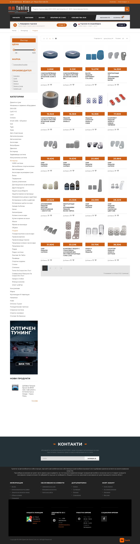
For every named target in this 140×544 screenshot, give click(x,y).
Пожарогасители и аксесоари (23, 234)
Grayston (16, 76)
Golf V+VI (13, 112)
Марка (16, 59)
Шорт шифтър (17, 285)
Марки (75, 486)
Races (15, 81)
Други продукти (18, 188)
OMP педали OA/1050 (44, 164)
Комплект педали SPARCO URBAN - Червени (112, 121)
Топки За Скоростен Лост (21, 270)
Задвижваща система (18, 154)
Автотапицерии (18, 169)
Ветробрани (14, 145)
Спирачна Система (17, 310)
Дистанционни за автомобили (23, 185)
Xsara (12, 130)
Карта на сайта (47, 492)
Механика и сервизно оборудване (23, 105)
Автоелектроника (16, 136)
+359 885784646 (16, 2)
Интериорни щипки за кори (22, 203)
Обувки (15, 228)
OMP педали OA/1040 (88, 164)
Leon (12, 115)
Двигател (13, 148)
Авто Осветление (16, 133)
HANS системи (17, 163)
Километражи (17, 212)
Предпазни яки (17, 246)
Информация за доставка (20, 489)
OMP (15, 78)
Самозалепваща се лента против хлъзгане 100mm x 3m (48, 120)
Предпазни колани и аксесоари (24, 243)
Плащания (15, 498)
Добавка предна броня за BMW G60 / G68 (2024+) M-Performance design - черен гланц (28, 391)
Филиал (76, 492)
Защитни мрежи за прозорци (22, 194)
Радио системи (17, 252)
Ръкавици (15, 258)
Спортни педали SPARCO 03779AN (112, 251)
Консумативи (15, 288)
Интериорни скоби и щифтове (23, 200)
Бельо (14, 175)
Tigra (11, 127)
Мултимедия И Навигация (19, 295)
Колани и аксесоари (19, 215)
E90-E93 (13, 108)
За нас (14, 486)
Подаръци (76, 489)
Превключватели (18, 237)
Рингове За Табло (18, 255)
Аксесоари (14, 142)
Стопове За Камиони (17, 316)
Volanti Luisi (17, 89)
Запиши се (92, 458)
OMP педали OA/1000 (44, 250)
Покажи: (118, 38)
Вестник (107, 495)
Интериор (24, 30)
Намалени (14, 298)
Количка (113, 2)
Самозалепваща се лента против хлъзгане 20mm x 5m (70, 75)
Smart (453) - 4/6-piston (18, 121)
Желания (107, 492)
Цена (15, 44)
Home (14, 30)
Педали (35, 30)
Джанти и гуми (15, 102)
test (11, 124)
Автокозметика (15, 139)
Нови (12, 301)
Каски (14, 209)
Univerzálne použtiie (20, 64)
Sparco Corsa (18, 86)
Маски (14, 221)
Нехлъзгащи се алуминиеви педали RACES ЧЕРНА (68, 207)
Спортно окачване (17, 313)
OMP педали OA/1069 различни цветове (112, 207)
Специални (77, 495)
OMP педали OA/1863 (66, 164)
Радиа (14, 249)
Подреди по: (98, 38)
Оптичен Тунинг (16, 304)
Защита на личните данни (21, 492)
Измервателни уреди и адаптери (24, 197)
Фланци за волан (18, 282)
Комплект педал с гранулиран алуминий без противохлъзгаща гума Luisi (71, 252)
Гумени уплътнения (19, 182)
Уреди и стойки (18, 279)
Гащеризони (16, 178)
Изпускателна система (18, 158)
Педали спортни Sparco (67, 119)
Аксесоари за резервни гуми (22, 172)
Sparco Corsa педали (88, 250)
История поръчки (110, 489)
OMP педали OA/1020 (88, 205)
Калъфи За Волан (18, 206)
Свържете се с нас (49, 486)
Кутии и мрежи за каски (21, 218)
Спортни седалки (18, 261)
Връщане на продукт (49, 489)
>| (60, 268)
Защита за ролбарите (20, 191)
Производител (21, 71)
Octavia (12, 118)
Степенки (15, 267)
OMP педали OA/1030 (111, 164)
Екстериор (14, 151)
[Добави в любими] (51, 85)
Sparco (16, 83)
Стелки (14, 264)
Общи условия (17, 495)
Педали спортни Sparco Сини (89, 120)
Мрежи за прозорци (19, 224)
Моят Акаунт (108, 486)
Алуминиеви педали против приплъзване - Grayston (47, 207)
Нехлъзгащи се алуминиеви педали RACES (113, 76)
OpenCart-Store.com (29, 539)
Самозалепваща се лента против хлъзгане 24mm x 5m (48, 75)
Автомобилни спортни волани (23, 166)
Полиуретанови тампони (19, 307)
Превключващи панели (20, 240)
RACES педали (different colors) (89, 75)
